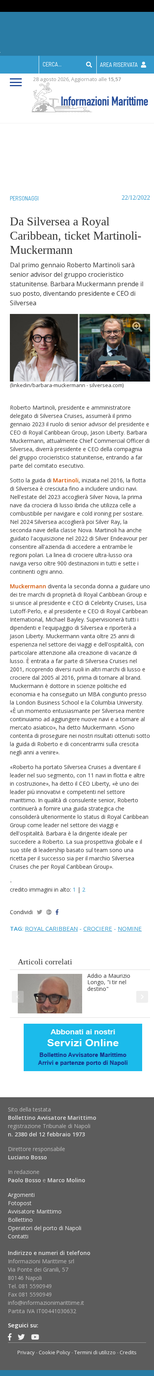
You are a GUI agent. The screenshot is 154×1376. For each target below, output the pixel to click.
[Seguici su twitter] (21, 1337)
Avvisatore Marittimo (35, 1211)
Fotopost (20, 1203)
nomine (130, 928)
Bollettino (20, 1219)
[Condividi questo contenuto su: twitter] (39, 912)
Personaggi (24, 198)
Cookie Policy (54, 1352)
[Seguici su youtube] (35, 1337)
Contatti (18, 1236)
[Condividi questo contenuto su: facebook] (57, 912)
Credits (128, 1352)
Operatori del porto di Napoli (44, 1228)
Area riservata (119, 64)
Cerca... (52, 64)
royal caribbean (51, 928)
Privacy (26, 1352)
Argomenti (21, 1194)
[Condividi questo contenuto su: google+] (49, 912)
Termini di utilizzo (95, 1352)
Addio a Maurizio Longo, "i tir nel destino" (108, 982)
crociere (97, 928)
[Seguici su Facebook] (9, 1337)
